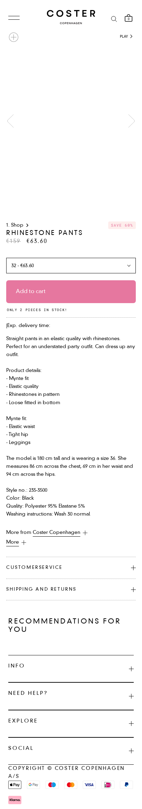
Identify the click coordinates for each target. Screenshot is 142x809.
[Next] (131, 121)
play (124, 36)
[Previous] (10, 121)
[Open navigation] (14, 18)
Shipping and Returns (41, 589)
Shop (17, 225)
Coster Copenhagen (56, 532)
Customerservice (34, 567)
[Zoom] (13, 37)
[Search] (114, 18)
